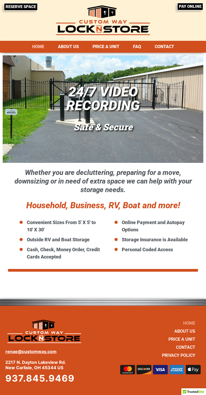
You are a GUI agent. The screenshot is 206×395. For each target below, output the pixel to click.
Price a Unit (106, 46)
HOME (38, 46)
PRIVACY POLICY (178, 355)
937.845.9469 (40, 378)
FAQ (137, 46)
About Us (68, 46)
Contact (164, 46)
